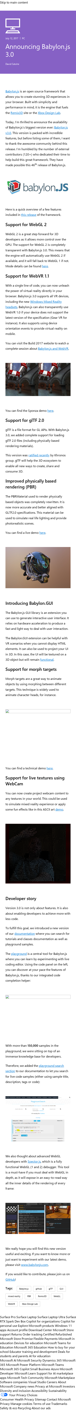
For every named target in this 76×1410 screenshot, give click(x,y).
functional (47, 659)
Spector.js (34, 1161)
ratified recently (38, 455)
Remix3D (17, 113)
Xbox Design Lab (49, 113)
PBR (29, 1296)
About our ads (41, 1408)
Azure (55, 1369)
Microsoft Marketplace (60, 1377)
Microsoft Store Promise (16, 1338)
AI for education (39, 1356)
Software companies (13, 1382)
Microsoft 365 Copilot (14, 1369)
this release (28, 214)
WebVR (11, 1303)
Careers (52, 1382)
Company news (24, 1386)
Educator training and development (33, 1351)
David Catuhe (12, 63)
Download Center (40, 1330)
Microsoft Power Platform (23, 1364)
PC (23, 38)
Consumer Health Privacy (17, 1399)
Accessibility (39, 1390)
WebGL (57, 1296)
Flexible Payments (46, 1338)
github (39, 1288)
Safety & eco (8, 1408)
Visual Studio (37, 1382)
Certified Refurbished (57, 1334)
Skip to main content (14, 2)
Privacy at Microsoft (48, 1386)
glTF (51, 1288)
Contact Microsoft (59, 1399)
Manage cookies (21, 1403)
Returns (16, 1334)
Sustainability (58, 1390)
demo (59, 809)
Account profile (17, 1330)
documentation (24, 933)
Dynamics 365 (52, 1360)
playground (19, 953)
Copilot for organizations (43, 1321)
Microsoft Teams (53, 1364)
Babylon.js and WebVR (53, 348)
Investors (69, 1386)
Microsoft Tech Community (25, 1377)
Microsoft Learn (25, 1373)
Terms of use (41, 1403)
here (45, 266)
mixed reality (14, 1296)
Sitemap (40, 1399)
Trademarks (59, 1403)
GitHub (10, 1279)
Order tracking (32, 1334)
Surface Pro (8, 1317)
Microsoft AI (8, 1360)
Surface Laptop (26, 1317)
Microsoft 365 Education (30, 1347)
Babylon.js (12, 91)
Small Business (40, 1369)
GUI (61, 1288)
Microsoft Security (29, 1360)
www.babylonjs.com (34, 1265)
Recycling (24, 1408)
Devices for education (28, 1343)
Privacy (5, 1403)
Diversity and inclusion (15, 1390)
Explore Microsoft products (36, 1325)
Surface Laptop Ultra (51, 1317)
